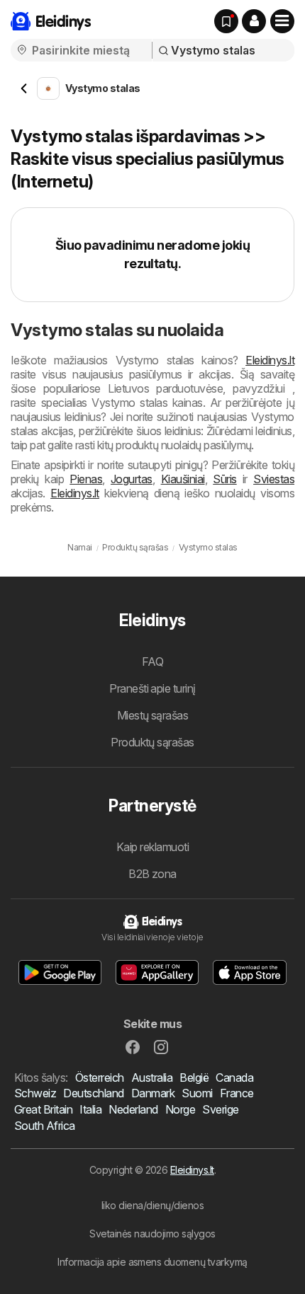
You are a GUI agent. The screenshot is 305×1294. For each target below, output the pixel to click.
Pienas (86, 479)
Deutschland (93, 1093)
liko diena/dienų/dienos (152, 1205)
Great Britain (43, 1109)
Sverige (220, 1109)
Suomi (197, 1093)
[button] (254, 21)
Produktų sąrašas (152, 742)
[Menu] (282, 21)
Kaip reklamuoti (152, 847)
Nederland (133, 1109)
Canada (234, 1077)
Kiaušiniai (183, 479)
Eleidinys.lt (269, 360)
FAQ (152, 661)
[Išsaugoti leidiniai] (226, 21)
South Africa (44, 1126)
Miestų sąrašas (153, 715)
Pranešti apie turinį (152, 688)
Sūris (224, 479)
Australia (151, 1077)
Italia (90, 1109)
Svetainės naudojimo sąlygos (152, 1233)
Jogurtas (131, 479)
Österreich (99, 1077)
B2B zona (152, 874)
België (194, 1077)
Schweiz (35, 1093)
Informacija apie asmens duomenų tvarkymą (152, 1262)
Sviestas (273, 479)
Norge (180, 1109)
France (237, 1093)
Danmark (152, 1093)
